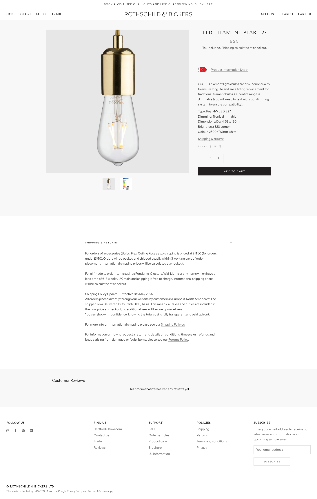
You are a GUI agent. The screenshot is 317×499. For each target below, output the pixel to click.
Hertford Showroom (108, 429)
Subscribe (272, 461)
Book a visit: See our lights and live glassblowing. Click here (158, 4)
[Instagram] (7, 430)
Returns (202, 435)
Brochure (155, 447)
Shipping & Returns (101, 242)
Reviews (99, 447)
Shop (9, 14)
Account (268, 14)
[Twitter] (215, 146)
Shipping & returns (211, 139)
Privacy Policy (75, 491)
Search (287, 14)
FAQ (152, 429)
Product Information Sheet (229, 69)
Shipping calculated (235, 48)
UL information (159, 454)
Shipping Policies (173, 324)
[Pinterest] (220, 146)
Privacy (202, 447)
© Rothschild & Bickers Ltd (30, 486)
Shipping (203, 429)
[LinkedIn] (31, 430)
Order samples (159, 435)
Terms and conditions (212, 441)
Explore (24, 14)
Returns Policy (178, 339)
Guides (41, 14)
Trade (57, 14)
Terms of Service (97, 491)
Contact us (101, 435)
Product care (158, 441)
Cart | (304, 14)
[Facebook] (210, 146)
